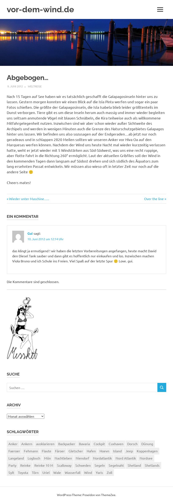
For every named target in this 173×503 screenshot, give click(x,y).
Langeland (16, 458)
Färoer (60, 451)
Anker (13, 444)
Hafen (91, 451)
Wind (88, 472)
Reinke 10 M (43, 465)
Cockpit (99, 444)
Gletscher (76, 451)
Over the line (154, 199)
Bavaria (84, 444)
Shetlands (152, 465)
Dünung (147, 444)
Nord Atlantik (126, 458)
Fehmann (31, 451)
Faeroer (14, 451)
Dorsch (132, 444)
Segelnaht (116, 465)
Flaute (46, 451)
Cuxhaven (116, 444)
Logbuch (34, 458)
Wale (57, 472)
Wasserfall (72, 472)
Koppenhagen (147, 451)
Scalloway (64, 465)
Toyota (23, 472)
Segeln (100, 465)
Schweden (83, 465)
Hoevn (104, 451)
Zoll (109, 472)
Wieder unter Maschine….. (29, 199)
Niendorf (82, 458)
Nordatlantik (102, 458)
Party (12, 465)
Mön (47, 458)
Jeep (129, 451)
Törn (35, 472)
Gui (30, 233)
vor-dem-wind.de (40, 9)
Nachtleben (63, 458)
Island (117, 451)
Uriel (46, 472)
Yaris (99, 472)
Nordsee (146, 458)
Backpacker (66, 444)
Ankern (26, 444)
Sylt (11, 472)
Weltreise (35, 86)
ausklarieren (45, 444)
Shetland (134, 465)
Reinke (25, 465)
